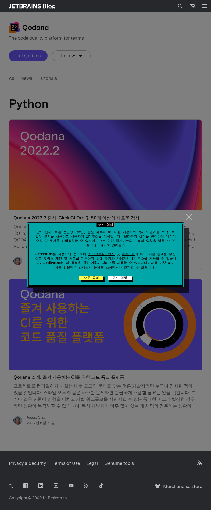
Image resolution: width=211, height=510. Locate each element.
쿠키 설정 (119, 278)
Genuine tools (119, 463)
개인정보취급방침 (101, 254)
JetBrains (51, 498)
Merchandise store (181, 489)
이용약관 (128, 254)
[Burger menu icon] (204, 6)
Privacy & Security (27, 463)
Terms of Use (66, 463)
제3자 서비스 (101, 263)
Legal (92, 463)
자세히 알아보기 (112, 245)
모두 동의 (91, 278)
